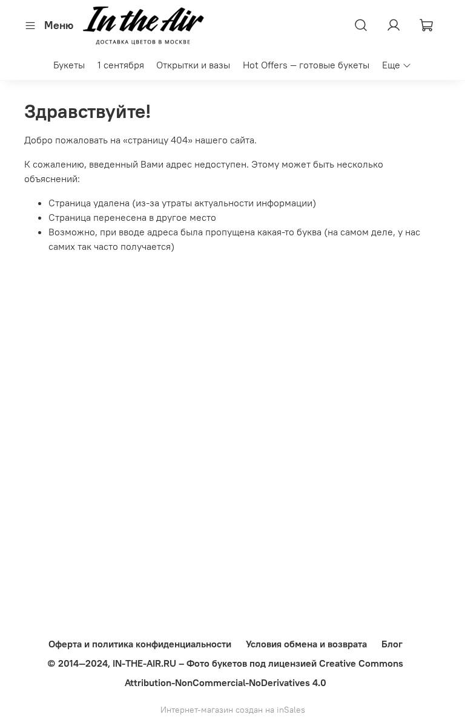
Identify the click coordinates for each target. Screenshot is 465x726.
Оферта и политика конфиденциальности (139, 644)
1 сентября (120, 65)
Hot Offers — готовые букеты (306, 65)
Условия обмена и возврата (306, 644)
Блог (392, 644)
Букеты (69, 65)
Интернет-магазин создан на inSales (232, 709)
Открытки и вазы (193, 65)
